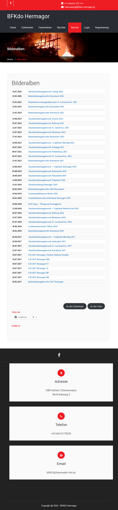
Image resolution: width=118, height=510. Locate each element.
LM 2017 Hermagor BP (38, 273)
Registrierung (102, 27)
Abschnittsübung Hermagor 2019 (42, 185)
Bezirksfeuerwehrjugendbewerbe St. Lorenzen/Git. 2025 (52, 102)
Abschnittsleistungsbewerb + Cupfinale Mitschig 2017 (51, 237)
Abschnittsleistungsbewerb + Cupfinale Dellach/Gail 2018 (53, 208)
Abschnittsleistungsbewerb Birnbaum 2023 (46, 132)
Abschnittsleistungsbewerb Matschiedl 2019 (47, 176)
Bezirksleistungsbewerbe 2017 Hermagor (45, 282)
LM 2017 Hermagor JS (38, 268)
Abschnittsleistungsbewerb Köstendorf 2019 (47, 171)
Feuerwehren (45, 27)
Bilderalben (26, 83)
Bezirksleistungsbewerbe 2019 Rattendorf (46, 189)
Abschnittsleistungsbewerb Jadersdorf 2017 (47, 241)
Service (75, 27)
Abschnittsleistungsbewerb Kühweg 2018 (46, 213)
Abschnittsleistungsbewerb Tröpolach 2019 (46, 180)
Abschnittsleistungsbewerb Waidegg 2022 (46, 147)
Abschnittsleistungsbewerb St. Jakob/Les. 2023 (48, 128)
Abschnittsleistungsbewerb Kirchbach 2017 (47, 250)
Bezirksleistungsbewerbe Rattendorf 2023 (46, 137)
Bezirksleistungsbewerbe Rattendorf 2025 (46, 107)
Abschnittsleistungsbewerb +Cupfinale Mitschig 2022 (51, 143)
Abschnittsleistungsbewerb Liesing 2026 (45, 92)
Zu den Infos (96, 306)
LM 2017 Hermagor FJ (38, 264)
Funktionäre (27, 27)
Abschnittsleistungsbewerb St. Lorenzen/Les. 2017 (50, 246)
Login (87, 27)
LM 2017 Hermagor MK (39, 259)
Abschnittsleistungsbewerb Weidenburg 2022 (47, 152)
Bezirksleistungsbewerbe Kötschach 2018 (46, 231)
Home (13, 27)
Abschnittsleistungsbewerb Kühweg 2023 (46, 123)
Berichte (61, 27)
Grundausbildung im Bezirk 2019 (43, 194)
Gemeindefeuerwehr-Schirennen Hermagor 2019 (49, 198)
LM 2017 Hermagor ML (38, 277)
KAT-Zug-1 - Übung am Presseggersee (44, 204)
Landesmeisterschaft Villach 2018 (42, 226)
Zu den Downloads (74, 306)
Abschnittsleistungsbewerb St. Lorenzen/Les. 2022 (50, 156)
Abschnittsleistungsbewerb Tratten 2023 (45, 119)
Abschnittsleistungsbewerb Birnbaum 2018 (46, 217)
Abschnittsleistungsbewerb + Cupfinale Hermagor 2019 (52, 167)
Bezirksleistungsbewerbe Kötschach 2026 (46, 96)
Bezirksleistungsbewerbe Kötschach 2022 (46, 161)
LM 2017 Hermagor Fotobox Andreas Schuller (48, 255)
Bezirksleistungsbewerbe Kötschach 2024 (46, 113)
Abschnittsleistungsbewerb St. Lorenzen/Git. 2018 (50, 222)
